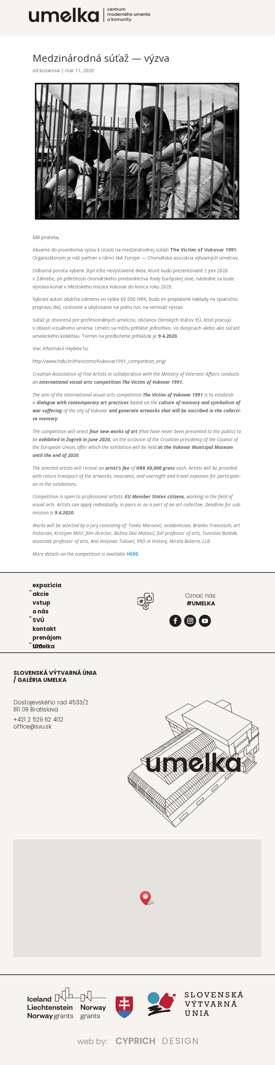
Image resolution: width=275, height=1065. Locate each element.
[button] (147, 898)
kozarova (50, 70)
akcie (41, 594)
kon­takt (44, 629)
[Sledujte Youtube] (205, 621)
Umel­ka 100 (44, 646)
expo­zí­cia (47, 585)
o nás (41, 611)
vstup (41, 602)
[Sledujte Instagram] (190, 621)
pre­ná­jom (47, 637)
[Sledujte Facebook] (175, 621)
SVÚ (38, 620)
